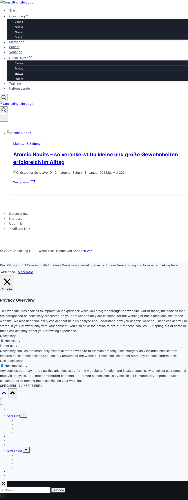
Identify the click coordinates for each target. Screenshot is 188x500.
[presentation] (97, 132)
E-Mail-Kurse (15, 450)
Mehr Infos (25, 272)
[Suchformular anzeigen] (4, 97)
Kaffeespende (19, 88)
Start (13, 10)
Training (15, 83)
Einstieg (19, 21)
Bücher (14, 47)
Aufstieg (19, 26)
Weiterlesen (24, 182)
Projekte (19, 37)
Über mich (16, 224)
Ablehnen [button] (8, 272)
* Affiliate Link (19, 228)
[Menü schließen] (1, 401)
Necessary (12, 341)
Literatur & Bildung (27, 143)
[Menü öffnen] (4, 118)
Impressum (17, 218)
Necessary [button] (8, 336)
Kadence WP (82, 251)
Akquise (19, 32)
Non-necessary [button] (11, 361)
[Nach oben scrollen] (4, 394)
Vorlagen (15, 52)
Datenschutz (18, 213)
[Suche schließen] (3, 484)
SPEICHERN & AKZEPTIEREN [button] (21, 386)
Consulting (13, 415)
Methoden (16, 42)
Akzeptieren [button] (171, 265)
